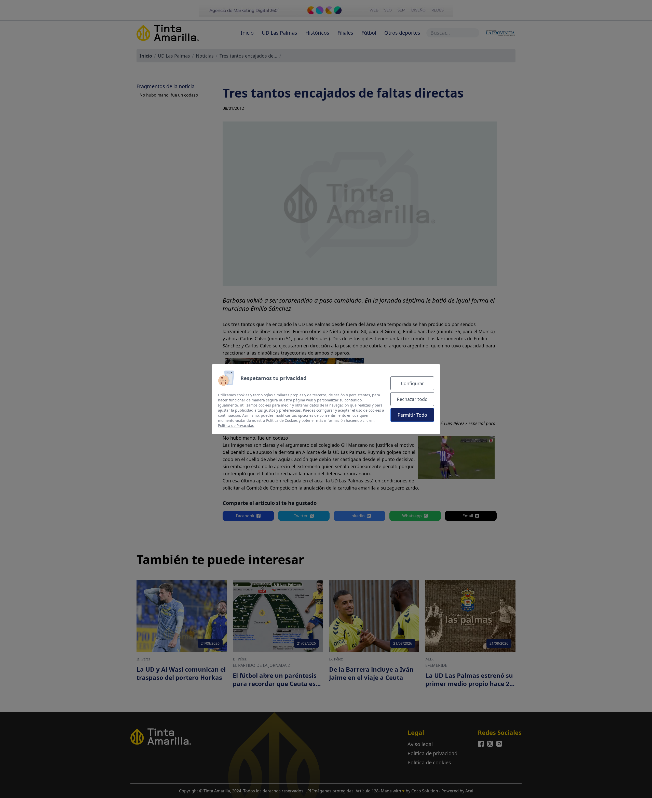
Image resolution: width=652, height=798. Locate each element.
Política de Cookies (282, 420)
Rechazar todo (412, 399)
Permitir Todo (412, 415)
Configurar (412, 383)
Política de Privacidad (236, 425)
